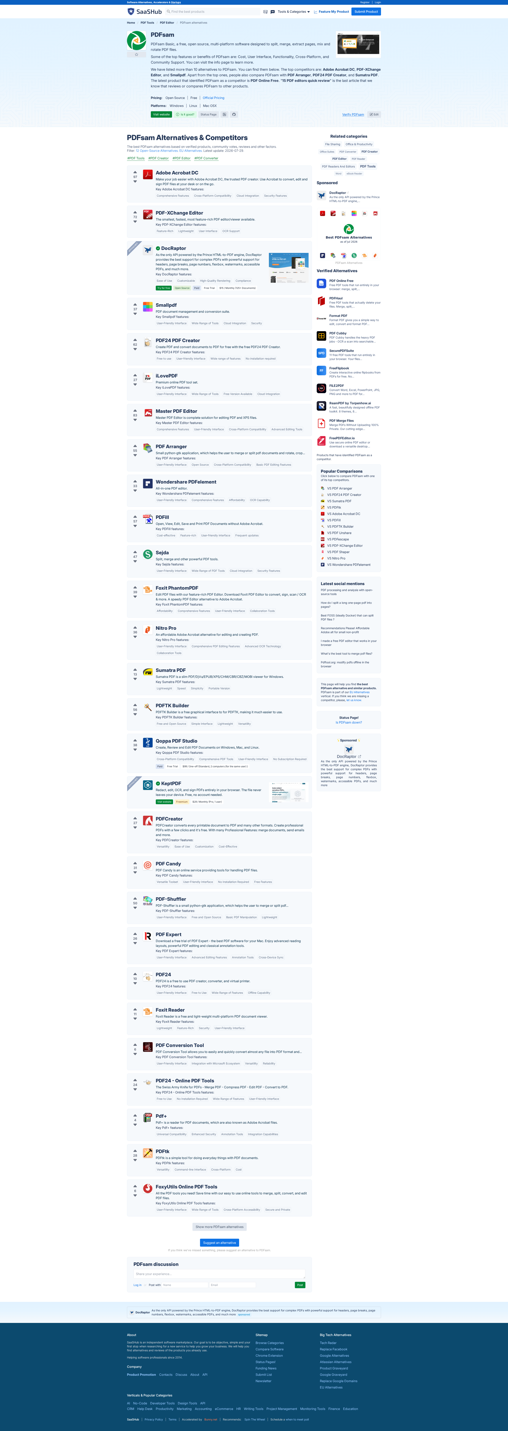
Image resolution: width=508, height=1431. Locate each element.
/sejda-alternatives (144, 548)
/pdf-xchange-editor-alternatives (154, 208)
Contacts (165, 1375)
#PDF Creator (158, 158)
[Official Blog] (224, 114)
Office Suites (327, 151)
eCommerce (224, 1409)
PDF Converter (348, 151)
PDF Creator (370, 151)
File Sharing (332, 144)
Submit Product (366, 12)
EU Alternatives (359, 692)
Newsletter (263, 1381)
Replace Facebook (333, 1349)
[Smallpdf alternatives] (148, 307)
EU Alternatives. (191, 151)
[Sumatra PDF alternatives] (148, 672)
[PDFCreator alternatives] (148, 820)
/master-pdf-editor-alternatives (153, 406)
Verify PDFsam (353, 114)
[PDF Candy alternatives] (148, 865)
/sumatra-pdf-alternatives (149, 666)
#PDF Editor (181, 158)
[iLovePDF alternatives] (148, 377)
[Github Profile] (234, 114)
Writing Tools (253, 1409)
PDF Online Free (265, 80)
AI (128, 1403)
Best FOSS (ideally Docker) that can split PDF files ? (347, 617)
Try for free (163, 287)
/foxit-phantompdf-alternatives (153, 583)
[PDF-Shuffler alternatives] (148, 901)
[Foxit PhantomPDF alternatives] (148, 589)
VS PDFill (333, 520)
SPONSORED (133, 247)
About (194, 1375)
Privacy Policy (154, 1419)
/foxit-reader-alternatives (149, 1005)
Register (365, 2)
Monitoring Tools (312, 1409)
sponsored (244, 1314)
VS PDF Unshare (338, 533)
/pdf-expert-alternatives (148, 930)
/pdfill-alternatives (144, 513)
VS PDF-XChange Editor (344, 546)
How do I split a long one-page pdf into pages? (346, 604)
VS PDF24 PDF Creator (343, 495)
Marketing (184, 1409)
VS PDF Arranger (339, 488)
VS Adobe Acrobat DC (343, 514)
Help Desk (145, 1409)
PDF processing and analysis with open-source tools (347, 592)
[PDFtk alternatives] (148, 1153)
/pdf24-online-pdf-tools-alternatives (157, 1076)
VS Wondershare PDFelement (348, 565)
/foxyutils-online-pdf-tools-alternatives (159, 1182)
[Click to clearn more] (254, 1312)
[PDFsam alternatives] (136, 40)
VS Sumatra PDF (338, 501)
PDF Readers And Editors (338, 166)
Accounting (203, 1409)
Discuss (181, 1375)
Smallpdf (178, 75)
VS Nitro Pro (335, 558)
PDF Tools (368, 166)
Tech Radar (328, 1343)
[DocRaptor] (148, 250)
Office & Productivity (359, 144)
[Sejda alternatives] (148, 554)
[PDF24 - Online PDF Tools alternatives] (148, 1082)
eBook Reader (354, 173)
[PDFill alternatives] (148, 519)
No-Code (140, 1403)
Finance (334, 1409)
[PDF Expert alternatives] (148, 936)
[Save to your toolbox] (136, 54)
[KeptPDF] (148, 785)
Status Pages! (265, 1362)
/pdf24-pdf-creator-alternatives (154, 336)
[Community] (272, 11)
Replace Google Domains (338, 1381)
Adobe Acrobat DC (339, 69)
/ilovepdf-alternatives (146, 371)
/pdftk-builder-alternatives (149, 701)
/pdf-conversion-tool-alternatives (155, 1041)
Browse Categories (270, 1343)
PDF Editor (339, 158)
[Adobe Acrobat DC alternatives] (148, 174)
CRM (130, 1409)
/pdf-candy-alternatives (147, 859)
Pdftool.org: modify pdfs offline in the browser (345, 664)
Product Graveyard (334, 1368)
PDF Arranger (299, 75)
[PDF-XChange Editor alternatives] (148, 214)
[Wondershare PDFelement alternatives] (148, 483)
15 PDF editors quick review (306, 80)
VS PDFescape (337, 539)
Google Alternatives (334, 1355)
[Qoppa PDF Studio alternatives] (148, 742)
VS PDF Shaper (338, 552)
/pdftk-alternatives (144, 1147)
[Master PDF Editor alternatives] (148, 413)
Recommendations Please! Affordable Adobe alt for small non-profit (345, 630)
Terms (172, 1419)
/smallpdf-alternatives (146, 300)
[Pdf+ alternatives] (148, 1117)
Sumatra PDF (366, 75)
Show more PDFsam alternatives (219, 1227)
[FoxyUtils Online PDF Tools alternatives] (148, 1188)
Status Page (208, 114)
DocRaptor (347, 756)
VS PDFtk (333, 507)
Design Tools (187, 1403)
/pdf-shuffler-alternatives (148, 894)
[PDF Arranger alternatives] (148, 448)
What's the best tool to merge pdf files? (346, 653)
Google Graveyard (333, 1375)
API (204, 1375)
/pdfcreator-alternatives (148, 814)
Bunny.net (210, 1419)
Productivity (165, 1409)
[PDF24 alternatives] (148, 976)
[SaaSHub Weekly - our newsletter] (265, 11)
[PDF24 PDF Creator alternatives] (148, 342)
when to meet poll (297, 1419)
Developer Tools (162, 1403)
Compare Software (270, 1349)
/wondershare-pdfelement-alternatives (159, 477)
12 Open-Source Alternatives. (157, 151)
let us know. (354, 700)
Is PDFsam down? (349, 722)
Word (338, 173)
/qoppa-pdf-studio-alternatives (153, 736)
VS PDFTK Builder (340, 526)
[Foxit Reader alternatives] (148, 1011)
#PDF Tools (135, 158)
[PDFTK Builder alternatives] (148, 707)
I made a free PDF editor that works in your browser (349, 642)
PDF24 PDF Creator (329, 75)
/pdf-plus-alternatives (146, 1111)
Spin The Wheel (254, 1419)
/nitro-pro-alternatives (146, 623)
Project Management (282, 1409)
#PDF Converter (206, 158)
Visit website (161, 114)
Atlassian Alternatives (335, 1362)
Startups (176, 2)
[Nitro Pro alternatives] (148, 630)
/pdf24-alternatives (144, 970)
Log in (138, 1285)
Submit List (264, 1375)
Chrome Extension (269, 1355)
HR (238, 1409)
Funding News (266, 1368)
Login (378, 2)
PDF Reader (358, 158)
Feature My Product (333, 12)
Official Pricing (213, 98)
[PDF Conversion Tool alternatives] (148, 1047)
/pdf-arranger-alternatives (149, 442)
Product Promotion (141, 1375)
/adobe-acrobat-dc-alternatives (154, 168)
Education (350, 1409)
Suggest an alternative (219, 1243)
